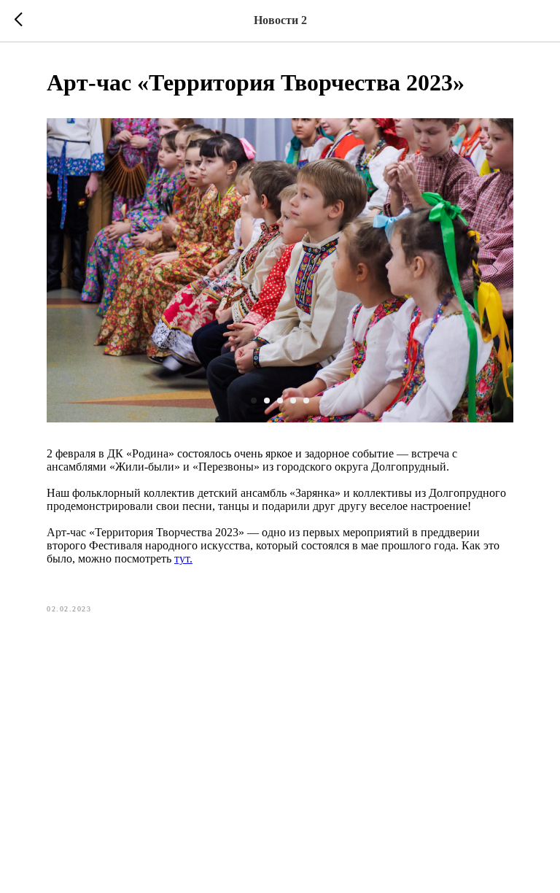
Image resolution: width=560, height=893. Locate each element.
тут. (183, 558)
